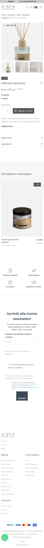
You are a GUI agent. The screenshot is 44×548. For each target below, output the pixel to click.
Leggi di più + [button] (7, 126)
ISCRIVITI (22, 398)
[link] (22, 1)
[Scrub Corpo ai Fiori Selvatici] (22, 209)
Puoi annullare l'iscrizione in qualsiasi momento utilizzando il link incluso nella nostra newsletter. (19, 377)
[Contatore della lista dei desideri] (27, 7)
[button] (22, 138)
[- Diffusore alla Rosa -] (22, 42)
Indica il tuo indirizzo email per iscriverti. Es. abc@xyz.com (17, 353)
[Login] (31, 7)
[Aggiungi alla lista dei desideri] (42, 83)
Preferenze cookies (22, 545)
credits (22, 542)
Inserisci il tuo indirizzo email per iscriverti (18, 335)
